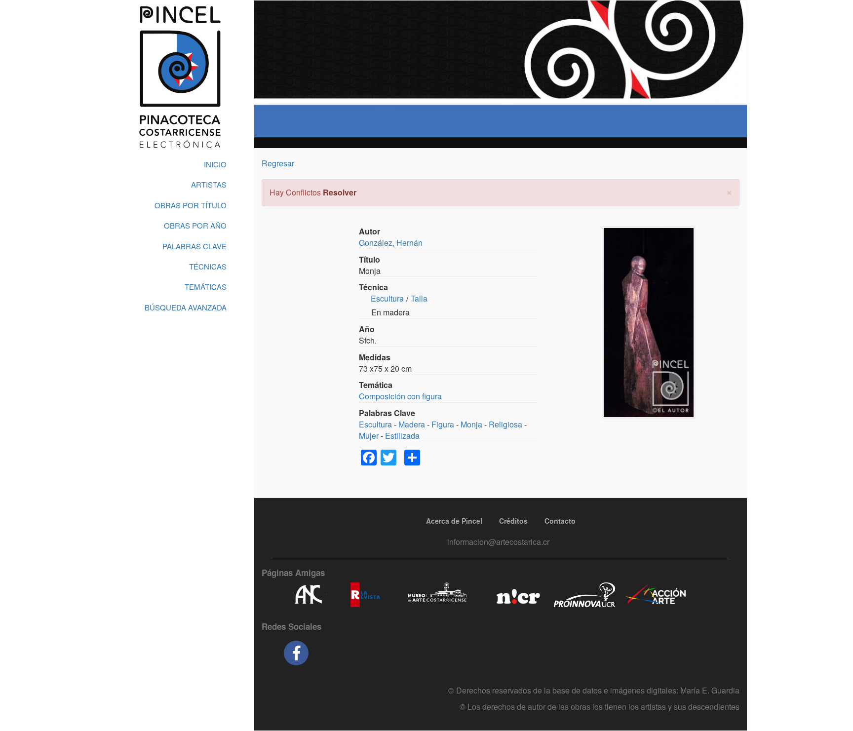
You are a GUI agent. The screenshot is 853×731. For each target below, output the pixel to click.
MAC (437, 594)
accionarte (656, 594)
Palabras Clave (194, 246)
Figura (442, 424)
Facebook (296, 653)
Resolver (339, 192)
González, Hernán (391, 242)
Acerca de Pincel (454, 521)
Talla (419, 298)
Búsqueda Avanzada (186, 307)
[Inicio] (180, 77)
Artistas (209, 184)
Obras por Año (195, 225)
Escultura (387, 298)
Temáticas (206, 286)
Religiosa (505, 424)
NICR (517, 594)
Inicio (215, 164)
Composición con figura (400, 396)
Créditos (513, 521)
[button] (729, 191)
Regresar (278, 163)
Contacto (560, 521)
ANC (308, 594)
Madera (411, 424)
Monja (471, 424)
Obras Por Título (191, 205)
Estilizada (402, 435)
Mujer (369, 435)
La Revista (365, 594)
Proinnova (584, 594)
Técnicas (208, 266)
